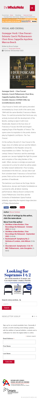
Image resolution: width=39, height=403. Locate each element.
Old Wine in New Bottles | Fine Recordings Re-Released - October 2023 (19, 226)
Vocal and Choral (27, 15)
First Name (7, 346)
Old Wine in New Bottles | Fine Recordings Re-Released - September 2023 (20, 234)
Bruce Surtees (15, 212)
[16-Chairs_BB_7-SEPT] (17, 281)
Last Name (7, 353)
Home (11, 15)
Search (6, 308)
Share (6, 207)
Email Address (8, 339)
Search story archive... (10, 300)
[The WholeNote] (14, 7)
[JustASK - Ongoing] (19, 20)
